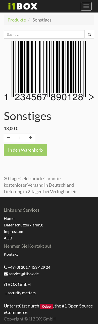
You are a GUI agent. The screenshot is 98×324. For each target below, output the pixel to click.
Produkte (17, 20)
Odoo (46, 306)
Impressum (13, 231)
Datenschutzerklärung (23, 224)
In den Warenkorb (25, 150)
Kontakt (11, 254)
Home (9, 218)
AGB (8, 237)
